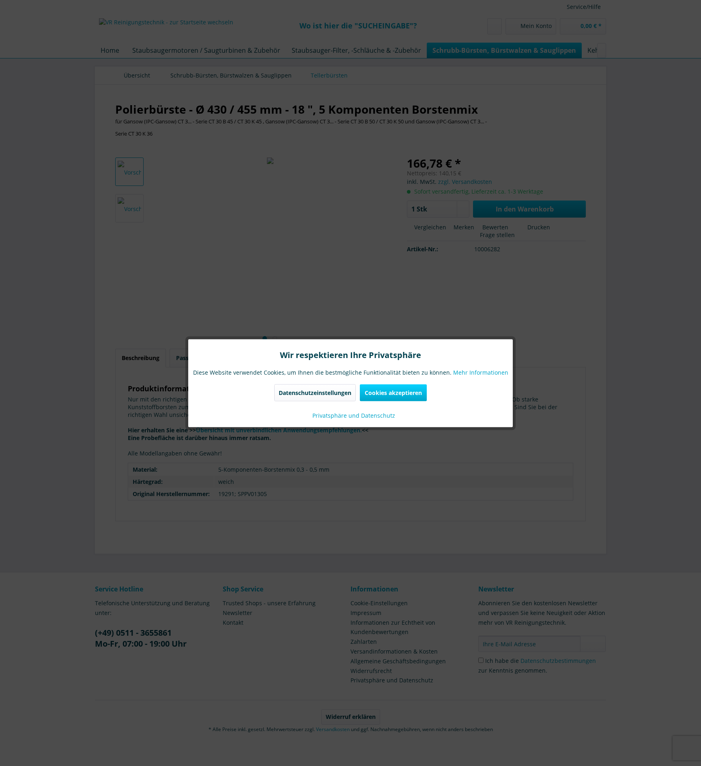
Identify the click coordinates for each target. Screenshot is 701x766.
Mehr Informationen (480, 372)
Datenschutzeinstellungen (315, 392)
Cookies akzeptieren (393, 392)
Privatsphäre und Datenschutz (353, 415)
